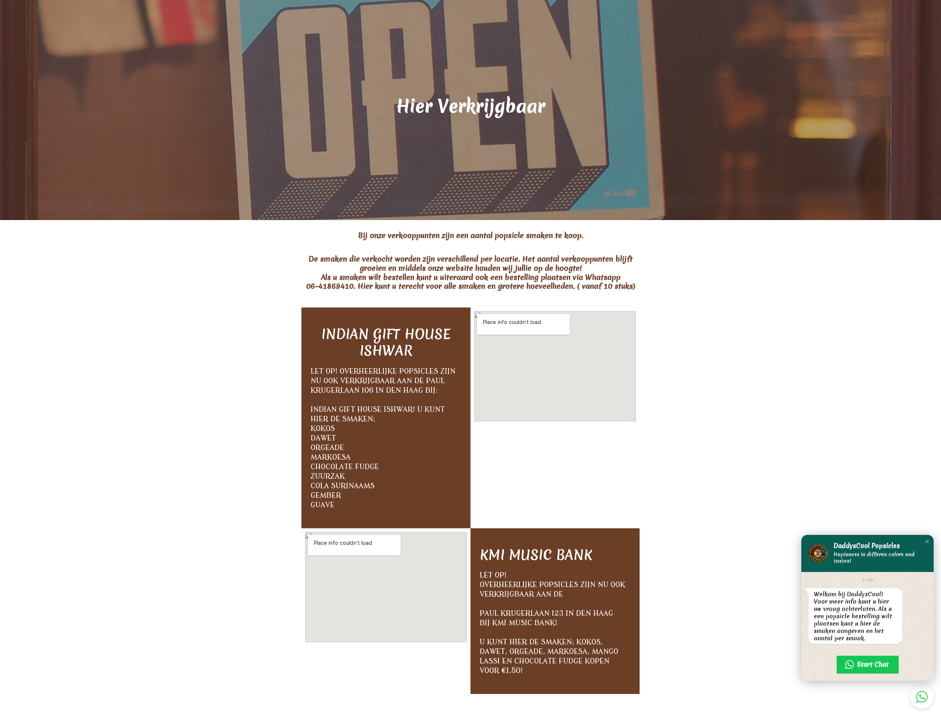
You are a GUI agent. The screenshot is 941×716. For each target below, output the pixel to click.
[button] (927, 541)
